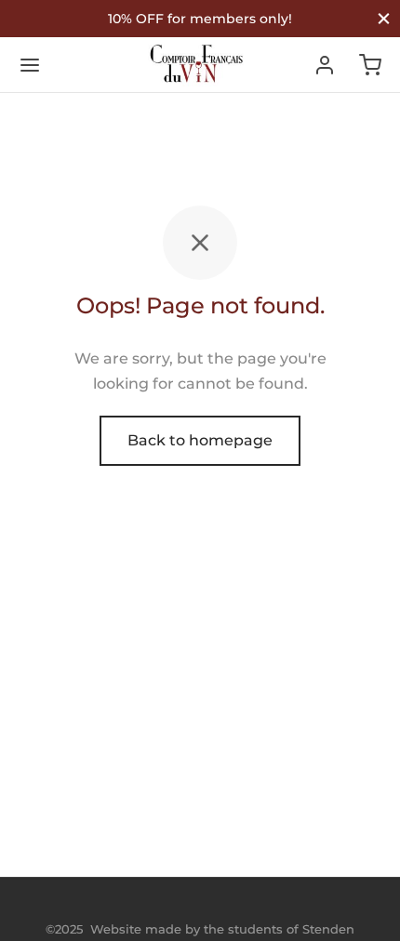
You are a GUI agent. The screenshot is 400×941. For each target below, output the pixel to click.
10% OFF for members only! (200, 18)
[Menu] (30, 65)
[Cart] (370, 65)
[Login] (324, 65)
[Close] (384, 18)
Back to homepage (200, 440)
